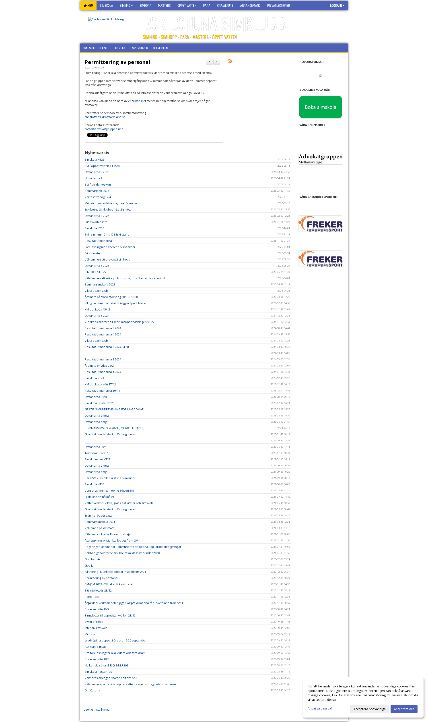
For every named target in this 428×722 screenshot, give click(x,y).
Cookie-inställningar (97, 710)
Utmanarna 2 (93, 178)
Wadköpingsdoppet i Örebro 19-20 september (116, 640)
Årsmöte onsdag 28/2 (99, 366)
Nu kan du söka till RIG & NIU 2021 (107, 665)
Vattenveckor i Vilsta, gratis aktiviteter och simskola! (119, 503)
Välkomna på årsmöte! (100, 528)
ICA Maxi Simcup (96, 647)
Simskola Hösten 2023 (99, 403)
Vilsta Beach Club (96, 341)
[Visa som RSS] (230, 62)
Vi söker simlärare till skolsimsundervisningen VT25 (119, 322)
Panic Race (92, 597)
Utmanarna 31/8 (96, 397)
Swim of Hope (94, 622)
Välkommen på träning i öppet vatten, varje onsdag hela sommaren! (131, 684)
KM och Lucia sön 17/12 (100, 384)
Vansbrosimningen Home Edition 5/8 (109, 490)
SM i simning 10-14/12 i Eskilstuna (107, 234)
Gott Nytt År (92, 559)
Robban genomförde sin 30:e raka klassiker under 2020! (122, 553)
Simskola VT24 (94, 378)
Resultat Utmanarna (98, 241)
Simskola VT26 (94, 228)
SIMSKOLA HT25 (95, 272)
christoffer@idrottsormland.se (105, 117)
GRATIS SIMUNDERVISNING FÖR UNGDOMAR (114, 409)
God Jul (89, 565)
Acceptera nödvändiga (370, 709)
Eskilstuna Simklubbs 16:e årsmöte (108, 209)
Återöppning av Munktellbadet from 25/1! (112, 540)
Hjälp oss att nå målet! (100, 497)
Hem (89, 5)
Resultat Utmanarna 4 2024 (103, 334)
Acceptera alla (404, 709)
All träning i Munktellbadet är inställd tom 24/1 (115, 572)
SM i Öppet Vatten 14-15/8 (102, 166)
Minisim (90, 634)
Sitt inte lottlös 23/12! (98, 590)
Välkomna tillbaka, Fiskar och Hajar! (108, 534)
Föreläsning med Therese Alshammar (110, 247)
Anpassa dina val (320, 708)
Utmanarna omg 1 (97, 422)
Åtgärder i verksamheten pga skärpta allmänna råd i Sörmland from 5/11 (134, 603)
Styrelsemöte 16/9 (97, 609)
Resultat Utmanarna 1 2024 (103, 372)
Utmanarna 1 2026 (97, 216)
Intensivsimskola (96, 628)
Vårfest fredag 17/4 (98, 197)
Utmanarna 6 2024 (97, 316)
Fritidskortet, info (96, 222)
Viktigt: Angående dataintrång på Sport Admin (115, 303)
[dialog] (363, 697)
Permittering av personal (117, 62)
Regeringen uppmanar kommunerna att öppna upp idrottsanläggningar (133, 547)
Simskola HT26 (94, 159)
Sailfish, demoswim (98, 184)
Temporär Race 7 (96, 453)
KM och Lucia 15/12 (97, 309)
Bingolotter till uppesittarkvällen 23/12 (110, 615)
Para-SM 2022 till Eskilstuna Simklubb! (110, 478)
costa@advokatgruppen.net (104, 129)
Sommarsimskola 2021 (100, 522)
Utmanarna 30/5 (96, 447)
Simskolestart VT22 (97, 459)
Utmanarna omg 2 (97, 416)
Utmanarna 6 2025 (97, 266)
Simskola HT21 (94, 484)
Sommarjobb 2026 (97, 191)
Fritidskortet (93, 253)
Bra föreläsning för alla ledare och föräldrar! (115, 653)
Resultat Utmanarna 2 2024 (103, 359)
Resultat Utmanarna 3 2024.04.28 (107, 347)
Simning (125, 5)
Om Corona (92, 690)
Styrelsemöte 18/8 (97, 659)
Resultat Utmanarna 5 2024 (103, 328)
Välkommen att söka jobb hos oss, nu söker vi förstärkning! (125, 278)
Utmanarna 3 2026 (97, 172)
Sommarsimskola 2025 (100, 284)
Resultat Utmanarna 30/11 (102, 391)
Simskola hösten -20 (98, 672)
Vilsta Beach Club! (97, 291)
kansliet (140, 101)
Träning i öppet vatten (99, 515)
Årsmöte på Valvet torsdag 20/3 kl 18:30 (111, 297)
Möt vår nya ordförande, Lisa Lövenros (111, 203)
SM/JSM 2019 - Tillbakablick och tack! (109, 584)
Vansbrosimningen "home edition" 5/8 (110, 678)
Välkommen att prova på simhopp (107, 259)
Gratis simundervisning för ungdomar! (110, 434)
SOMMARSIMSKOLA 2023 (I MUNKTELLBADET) (114, 428)
